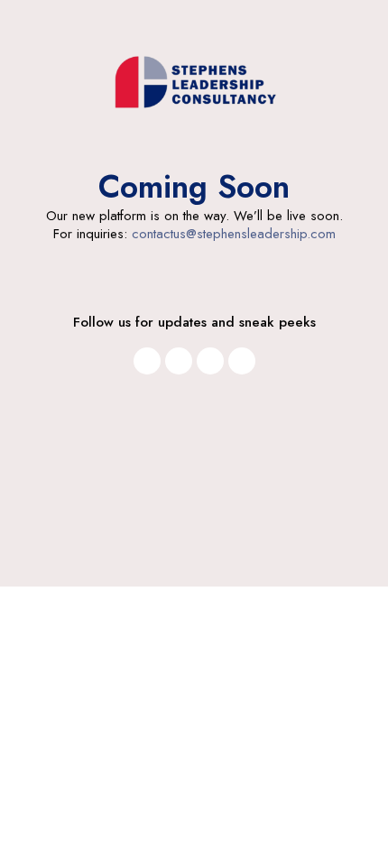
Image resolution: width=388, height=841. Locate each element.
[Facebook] (178, 360)
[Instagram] (147, 360)
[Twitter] (241, 360)
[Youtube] (210, 360)
